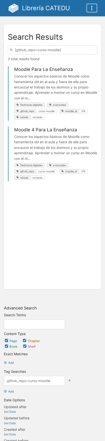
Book (14, 346)
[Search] (12, 50)
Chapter (34, 341)
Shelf (32, 346)
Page (14, 341)
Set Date (10, 411)
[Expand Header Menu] (91, 8)
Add (11, 362)
